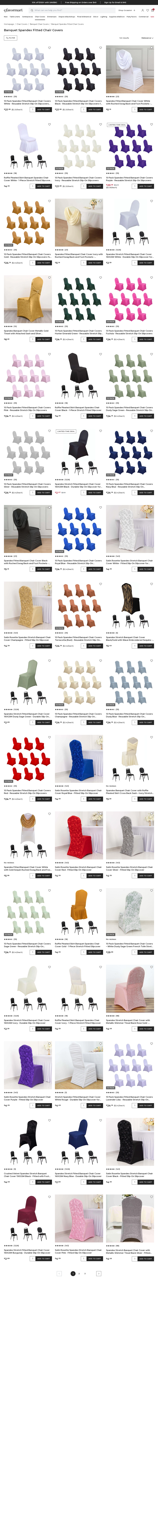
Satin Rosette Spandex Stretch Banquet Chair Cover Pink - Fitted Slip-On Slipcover (78, 1251)
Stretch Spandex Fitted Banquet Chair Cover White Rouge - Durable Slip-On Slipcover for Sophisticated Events (78, 1098)
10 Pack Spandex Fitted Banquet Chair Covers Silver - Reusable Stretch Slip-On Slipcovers (27, 485)
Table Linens (15, 17)
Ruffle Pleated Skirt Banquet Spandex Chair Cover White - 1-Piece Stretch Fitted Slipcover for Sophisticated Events (27, 179)
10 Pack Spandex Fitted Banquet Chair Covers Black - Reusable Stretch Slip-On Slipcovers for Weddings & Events (79, 102)
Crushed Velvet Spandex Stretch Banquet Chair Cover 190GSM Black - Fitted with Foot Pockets (26, 1175)
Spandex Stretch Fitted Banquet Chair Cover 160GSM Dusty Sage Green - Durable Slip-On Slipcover (27, 715)
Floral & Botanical (84, 17)
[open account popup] (142, 10)
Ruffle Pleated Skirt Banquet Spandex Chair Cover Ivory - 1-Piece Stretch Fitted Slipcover (78, 1021)
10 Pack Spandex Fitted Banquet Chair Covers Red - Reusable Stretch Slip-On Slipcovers (27, 791)
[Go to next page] (98, 1273)
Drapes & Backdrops (67, 17)
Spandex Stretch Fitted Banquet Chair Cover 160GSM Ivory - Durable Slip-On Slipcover (27, 1021)
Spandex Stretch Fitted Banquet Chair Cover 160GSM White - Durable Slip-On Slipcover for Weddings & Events (129, 255)
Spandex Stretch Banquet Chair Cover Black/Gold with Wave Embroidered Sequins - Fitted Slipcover (129, 639)
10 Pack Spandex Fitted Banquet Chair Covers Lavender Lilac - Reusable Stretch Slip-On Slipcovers (129, 1098)
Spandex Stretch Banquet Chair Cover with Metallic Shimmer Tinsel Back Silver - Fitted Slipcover (128, 1251)
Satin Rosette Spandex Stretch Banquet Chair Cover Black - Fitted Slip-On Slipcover (129, 1174)
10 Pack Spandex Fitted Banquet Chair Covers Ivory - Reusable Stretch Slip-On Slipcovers (78, 179)
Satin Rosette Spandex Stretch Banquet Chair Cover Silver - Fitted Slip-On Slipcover (129, 868)
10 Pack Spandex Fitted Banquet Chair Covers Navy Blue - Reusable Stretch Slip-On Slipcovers (129, 485)
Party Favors (132, 17)
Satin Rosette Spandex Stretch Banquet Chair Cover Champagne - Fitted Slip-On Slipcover (27, 638)
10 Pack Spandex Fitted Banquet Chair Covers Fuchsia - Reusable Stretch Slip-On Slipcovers (129, 332)
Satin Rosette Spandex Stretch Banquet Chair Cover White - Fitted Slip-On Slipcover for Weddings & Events (129, 562)
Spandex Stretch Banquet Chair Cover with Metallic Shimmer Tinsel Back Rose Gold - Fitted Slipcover (128, 1021)
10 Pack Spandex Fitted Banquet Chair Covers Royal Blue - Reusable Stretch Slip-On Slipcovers (78, 562)
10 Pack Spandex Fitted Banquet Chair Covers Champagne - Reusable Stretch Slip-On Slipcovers (78, 715)
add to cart (43, 109)
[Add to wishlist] (49, 47)
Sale (152, 17)
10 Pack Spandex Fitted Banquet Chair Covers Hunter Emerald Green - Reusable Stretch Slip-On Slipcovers (78, 332)
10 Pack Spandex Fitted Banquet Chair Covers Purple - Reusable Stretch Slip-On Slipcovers (129, 179)
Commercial (143, 17)
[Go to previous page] (59, 1273)
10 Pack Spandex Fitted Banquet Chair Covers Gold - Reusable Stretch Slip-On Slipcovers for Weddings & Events (27, 255)
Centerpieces (27, 17)
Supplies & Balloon (117, 17)
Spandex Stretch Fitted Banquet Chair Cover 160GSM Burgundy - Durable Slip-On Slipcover (27, 1251)
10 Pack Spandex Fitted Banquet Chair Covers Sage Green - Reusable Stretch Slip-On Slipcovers (27, 945)
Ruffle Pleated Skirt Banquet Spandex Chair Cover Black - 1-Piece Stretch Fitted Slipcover (78, 408)
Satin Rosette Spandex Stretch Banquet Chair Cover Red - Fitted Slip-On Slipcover (78, 868)
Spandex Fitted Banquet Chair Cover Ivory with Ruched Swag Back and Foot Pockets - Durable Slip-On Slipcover (79, 255)
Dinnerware (51, 17)
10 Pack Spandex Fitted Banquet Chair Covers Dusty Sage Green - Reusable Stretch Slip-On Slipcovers (129, 409)
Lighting (103, 17)
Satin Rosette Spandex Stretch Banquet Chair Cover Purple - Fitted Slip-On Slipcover (27, 1098)
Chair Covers (40, 17)
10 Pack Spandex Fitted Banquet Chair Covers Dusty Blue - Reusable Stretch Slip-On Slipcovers (129, 715)
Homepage (9, 24)
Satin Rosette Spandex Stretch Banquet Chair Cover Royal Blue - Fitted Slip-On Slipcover (78, 791)
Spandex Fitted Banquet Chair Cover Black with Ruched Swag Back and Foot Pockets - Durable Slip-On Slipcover (26, 562)
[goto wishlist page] (147, 10)
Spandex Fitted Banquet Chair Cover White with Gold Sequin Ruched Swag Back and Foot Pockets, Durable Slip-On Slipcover (27, 868)
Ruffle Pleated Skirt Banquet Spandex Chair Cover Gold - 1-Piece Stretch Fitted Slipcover (77, 945)
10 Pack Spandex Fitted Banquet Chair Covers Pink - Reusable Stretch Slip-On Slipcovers (27, 408)
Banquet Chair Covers (39, 24)
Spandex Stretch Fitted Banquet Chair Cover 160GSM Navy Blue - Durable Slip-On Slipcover (78, 1174)
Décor (95, 17)
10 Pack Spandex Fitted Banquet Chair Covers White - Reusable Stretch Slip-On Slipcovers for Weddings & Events (27, 102)
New (6, 17)
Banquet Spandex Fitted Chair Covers (67, 24)
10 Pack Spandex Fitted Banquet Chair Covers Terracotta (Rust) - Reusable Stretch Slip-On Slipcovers (78, 639)
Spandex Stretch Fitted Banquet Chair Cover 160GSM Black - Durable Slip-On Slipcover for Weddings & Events (78, 485)
